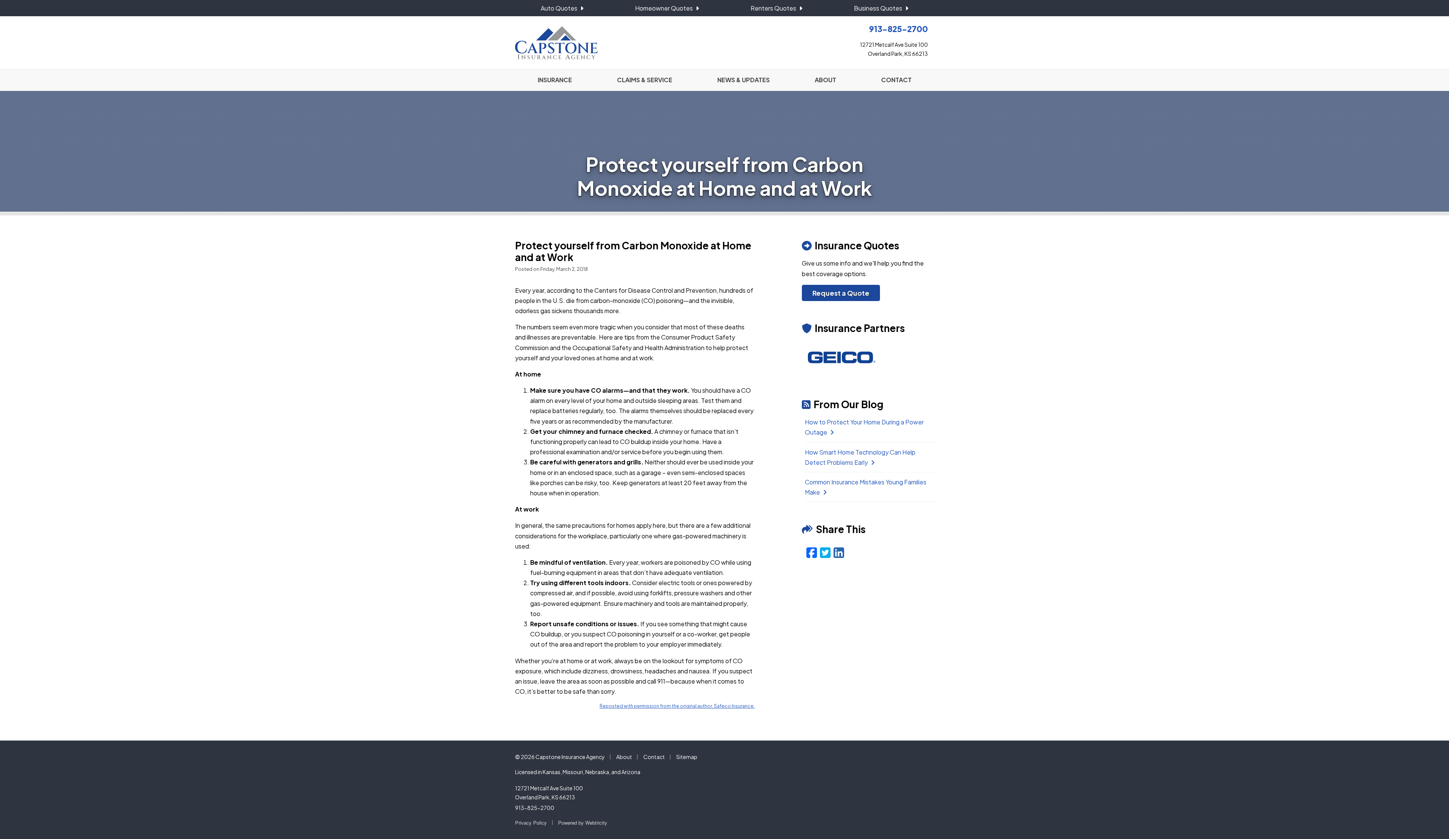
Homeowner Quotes (664, 8)
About (624, 756)
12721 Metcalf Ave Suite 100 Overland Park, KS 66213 (549, 793)
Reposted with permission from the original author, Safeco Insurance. (677, 706)
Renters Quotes (773, 8)
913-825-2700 (534, 807)
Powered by (582, 822)
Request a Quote (840, 293)
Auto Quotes (559, 8)
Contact (654, 756)
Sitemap (686, 756)
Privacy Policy (531, 822)
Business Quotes (878, 8)
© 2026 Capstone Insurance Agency (560, 756)
